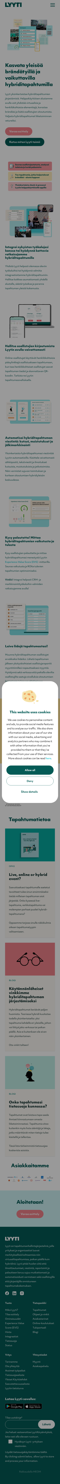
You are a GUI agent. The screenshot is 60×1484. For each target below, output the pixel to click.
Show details (29, 791)
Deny (30, 781)
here (48, 758)
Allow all (30, 770)
